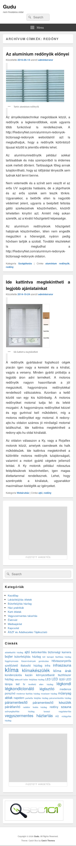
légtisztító (47, 688)
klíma (12, 669)
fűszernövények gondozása (35, 661)
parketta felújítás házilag (36, 698)
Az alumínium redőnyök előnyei (37, 54)
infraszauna (62, 665)
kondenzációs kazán (19, 675)
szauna (66, 706)
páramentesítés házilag (60, 698)
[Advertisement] (38, 531)
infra (47, 665)
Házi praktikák (16, 607)
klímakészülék (36, 670)
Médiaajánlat (15, 624)
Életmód (12, 620)
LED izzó (58, 679)
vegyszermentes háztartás (29, 715)
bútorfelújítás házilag (27, 656)
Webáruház (23, 493)
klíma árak (62, 670)
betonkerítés (39, 652)
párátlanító (12, 706)
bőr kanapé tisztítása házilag (56, 656)
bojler (9, 656)
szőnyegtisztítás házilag (19, 711)
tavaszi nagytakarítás (57, 711)
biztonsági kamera (59, 652)
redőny (10, 267)
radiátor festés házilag (35, 707)
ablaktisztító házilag (14, 652)
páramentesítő (16, 702)
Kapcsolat (13, 628)
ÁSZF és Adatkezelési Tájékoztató (27, 632)
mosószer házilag (49, 693)
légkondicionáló (19, 688)
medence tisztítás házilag (28, 693)
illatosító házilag (31, 665)
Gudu (9, 6)
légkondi (64, 683)
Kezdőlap (13, 595)
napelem (19, 698)
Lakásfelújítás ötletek (20, 599)
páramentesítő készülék (52, 702)
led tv (20, 684)
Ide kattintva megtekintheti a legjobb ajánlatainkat (38, 285)
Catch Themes (48, 840)
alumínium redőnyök (57, 263)
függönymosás (11, 661)
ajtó (40, 493)
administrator (45, 60)
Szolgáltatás (25, 263)
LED (48, 679)
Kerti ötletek (14, 612)
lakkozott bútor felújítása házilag (29, 679)
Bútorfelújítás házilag (20, 603)
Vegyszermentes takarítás (22, 616)
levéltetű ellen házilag (40, 684)
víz (57, 716)
